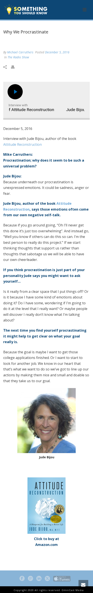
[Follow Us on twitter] (47, 579)
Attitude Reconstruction (22, 144)
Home (15, 41)
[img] (15, 92)
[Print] (15, 66)
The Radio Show (33, 41)
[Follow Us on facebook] (22, 579)
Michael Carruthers (20, 52)
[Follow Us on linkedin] (39, 579)
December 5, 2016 (57, 52)
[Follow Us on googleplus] (30, 579)
